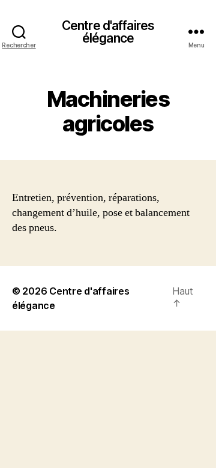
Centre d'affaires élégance (108, 31)
